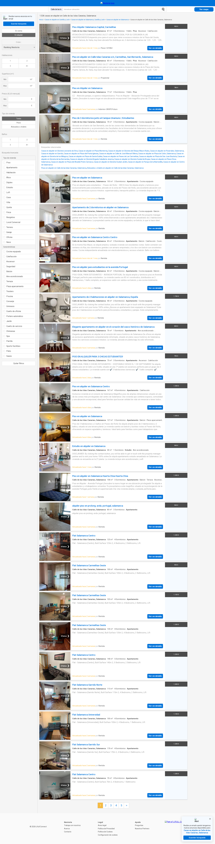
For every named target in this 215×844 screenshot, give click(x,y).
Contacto (67, 832)
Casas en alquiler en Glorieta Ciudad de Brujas (132, 159)
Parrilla (9, 341)
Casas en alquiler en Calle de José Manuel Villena (118, 154)
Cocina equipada (13, 251)
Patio (8, 351)
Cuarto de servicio (14, 326)
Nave (8, 242)
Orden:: (18, 42)
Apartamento (11, 167)
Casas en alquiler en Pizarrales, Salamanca (167, 151)
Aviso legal (102, 825)
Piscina (9, 296)
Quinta (9, 207)
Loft (8, 192)
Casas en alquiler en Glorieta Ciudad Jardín (110, 162)
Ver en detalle (155, 48)
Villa (8, 202)
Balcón (9, 271)
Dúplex (9, 182)
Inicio (41, 20)
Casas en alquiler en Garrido (52, 154)
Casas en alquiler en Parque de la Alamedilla (145, 162)
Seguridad (10, 266)
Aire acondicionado (14, 276)
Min (5, 79)
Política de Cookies (105, 832)
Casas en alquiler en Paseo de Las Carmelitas (120, 156)
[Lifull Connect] (176, 829)
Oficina (9, 237)
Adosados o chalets (18, 127)
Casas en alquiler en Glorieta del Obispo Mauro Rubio (128, 151)
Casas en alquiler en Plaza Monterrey (93, 151)
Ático (8, 177)
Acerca (67, 829)
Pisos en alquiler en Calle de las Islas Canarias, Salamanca (63, 168)
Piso (8, 162)
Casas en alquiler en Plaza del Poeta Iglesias (81, 154)
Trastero (10, 291)
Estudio (9, 187)
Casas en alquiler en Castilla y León (57, 20)
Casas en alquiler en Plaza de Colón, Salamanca (157, 154)
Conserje (10, 301)
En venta (18, 31)
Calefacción (11, 256)
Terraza (9, 281)
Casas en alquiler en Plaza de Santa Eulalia (85, 156)
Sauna (9, 356)
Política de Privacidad (106, 829)
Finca (8, 212)
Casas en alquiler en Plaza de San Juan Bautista (158, 156)
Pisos (19, 123)
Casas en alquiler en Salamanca (117, 20)
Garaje (9, 232)
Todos (18, 119)
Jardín (9, 321)
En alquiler (19, 35)
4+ (27, 66)
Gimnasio (10, 306)
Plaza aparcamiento (15, 286)
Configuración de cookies (108, 835)
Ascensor (10, 261)
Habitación (11, 172)
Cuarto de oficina (13, 311)
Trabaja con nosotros (72, 825)
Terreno (9, 227)
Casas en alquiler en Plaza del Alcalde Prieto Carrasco (72, 162)
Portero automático (14, 316)
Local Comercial (13, 222)
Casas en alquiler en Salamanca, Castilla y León (88, 20)
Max (5, 86)
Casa (8, 197)
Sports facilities (13, 346)
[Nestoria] (107, 3)
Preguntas (139, 825)
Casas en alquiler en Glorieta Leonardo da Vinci (59, 151)
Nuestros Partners (142, 829)
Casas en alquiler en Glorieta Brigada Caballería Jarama (92, 159)
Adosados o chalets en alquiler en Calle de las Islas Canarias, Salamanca (115, 168)
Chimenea (10, 331)
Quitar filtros (18, 363)
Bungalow (10, 217)
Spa (8, 336)
